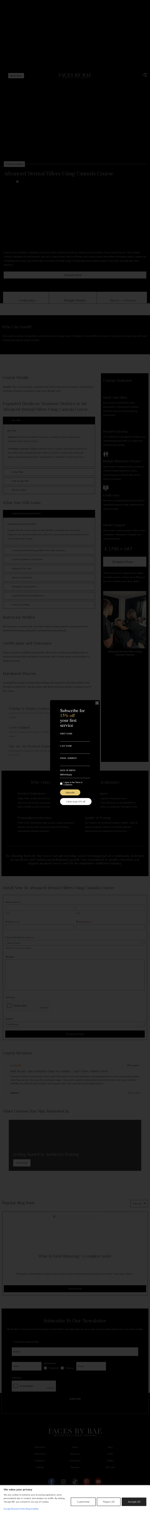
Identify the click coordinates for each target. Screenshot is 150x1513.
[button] (97, 703)
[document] (75, 756)
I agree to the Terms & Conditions (72, 783)
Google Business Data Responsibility (21, 1508)
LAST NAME (66, 746)
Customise (83, 1501)
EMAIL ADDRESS (68, 758)
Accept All (134, 1501)
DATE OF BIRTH (67, 770)
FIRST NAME (66, 733)
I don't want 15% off (75, 801)
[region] (75, 1499)
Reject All (108, 1501)
